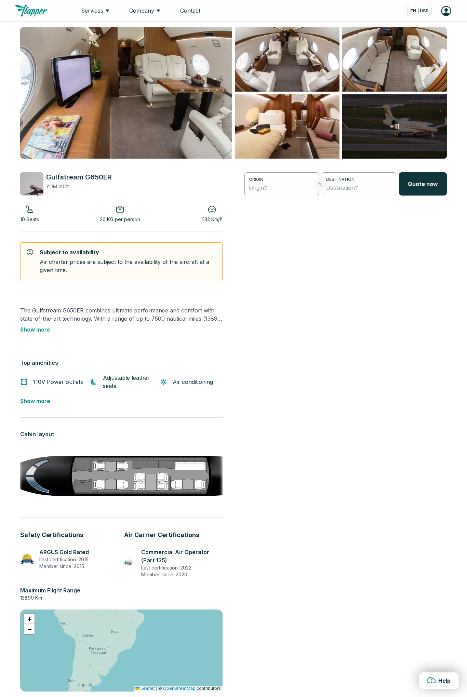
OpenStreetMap (179, 688)
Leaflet (147, 688)
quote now (423, 183)
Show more (35, 329)
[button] (29, 619)
